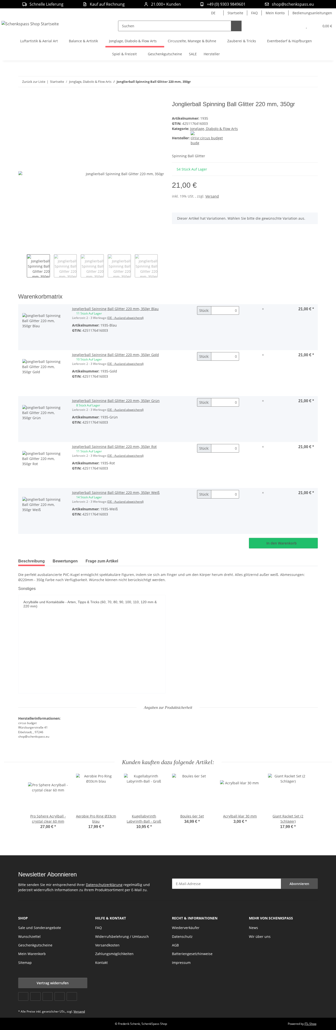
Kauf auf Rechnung (107, 4)
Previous (22, 265)
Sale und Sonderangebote (39, 927)
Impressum (181, 962)
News (253, 927)
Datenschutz (182, 936)
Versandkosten (107, 945)
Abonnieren (299, 883)
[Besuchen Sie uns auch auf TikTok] (72, 996)
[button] (296, 25)
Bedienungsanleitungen (312, 13)
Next (162, 265)
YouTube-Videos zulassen (91, 672)
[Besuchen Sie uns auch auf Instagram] (60, 996)
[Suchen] (236, 26)
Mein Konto (275, 13)
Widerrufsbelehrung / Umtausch (122, 936)
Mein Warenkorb (32, 953)
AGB (175, 945)
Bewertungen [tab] (65, 561)
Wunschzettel (29, 936)
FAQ (254, 13)
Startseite (235, 13)
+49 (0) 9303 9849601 (226, 4)
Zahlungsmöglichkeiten (114, 953)
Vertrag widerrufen (53, 983)
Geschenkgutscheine (35, 945)
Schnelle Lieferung (46, 4)
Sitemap (25, 962)
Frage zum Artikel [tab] (102, 561)
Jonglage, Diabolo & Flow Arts (214, 128)
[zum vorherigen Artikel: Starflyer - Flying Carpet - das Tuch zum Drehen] (302, 81)
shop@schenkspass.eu (293, 4)
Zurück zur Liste (33, 81)
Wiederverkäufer (185, 927)
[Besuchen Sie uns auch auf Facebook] (23, 996)
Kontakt (101, 962)
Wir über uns (260, 936)
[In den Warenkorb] (22, 98)
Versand (212, 196)
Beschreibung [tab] (31, 561)
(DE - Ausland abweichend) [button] (125, 318)
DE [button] (213, 13)
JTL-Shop (310, 1024)
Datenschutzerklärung (104, 884)
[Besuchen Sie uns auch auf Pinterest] (48, 996)
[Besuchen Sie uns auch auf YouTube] (35, 996)
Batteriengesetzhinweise (192, 953)
